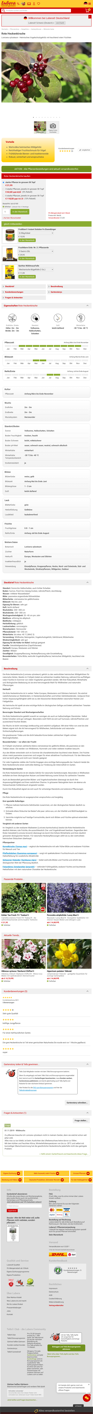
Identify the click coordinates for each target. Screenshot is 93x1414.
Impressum (53, 1288)
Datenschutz (53, 1292)
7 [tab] (51, 117)
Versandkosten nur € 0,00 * (59, 1246)
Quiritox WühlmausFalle (28, 266)
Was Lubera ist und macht (16, 1301)
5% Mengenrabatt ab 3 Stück (59, 213)
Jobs (9, 1311)
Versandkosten (54, 218)
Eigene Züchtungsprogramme (18, 1272)
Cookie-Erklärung (55, 1299)
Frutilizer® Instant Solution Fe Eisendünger (37, 229)
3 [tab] (39, 117)
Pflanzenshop (14, 29)
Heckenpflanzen (36, 29)
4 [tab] (42, 117)
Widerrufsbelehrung (56, 1302)
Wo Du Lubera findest (15, 1304)
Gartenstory (31, 1355)
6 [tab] (48, 117)
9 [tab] (56, 117)
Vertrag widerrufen (56, 1305)
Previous (5, 897)
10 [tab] (59, 117)
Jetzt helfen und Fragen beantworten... (22, 1400)
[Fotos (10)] (40, 127)
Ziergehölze (25, 29)
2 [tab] (36, 117)
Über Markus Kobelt (14, 1297)
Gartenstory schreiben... (77, 1103)
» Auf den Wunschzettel (12, 218)
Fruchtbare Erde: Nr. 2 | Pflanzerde (33, 247)
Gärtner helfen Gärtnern (16, 1342)
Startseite (5, 29)
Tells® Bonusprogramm (16, 1338)
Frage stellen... (81, 1120)
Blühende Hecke (49, 29)
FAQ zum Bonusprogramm (43, 1088)
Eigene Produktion (13, 1275)
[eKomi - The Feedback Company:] (58, 1270)
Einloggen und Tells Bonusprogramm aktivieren (66, 1348)
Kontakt (10, 1314)
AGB (50, 1295)
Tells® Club (11, 1335)
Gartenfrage (32, 1359)
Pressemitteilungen (14, 1308)
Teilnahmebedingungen (28, 1090)
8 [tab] (54, 117)
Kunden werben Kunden (16, 1345)
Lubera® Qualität (13, 1265)
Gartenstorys (12, 1348)
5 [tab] (45, 117)
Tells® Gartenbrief (14, 1352)
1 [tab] (33, 117)
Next (88, 897)
